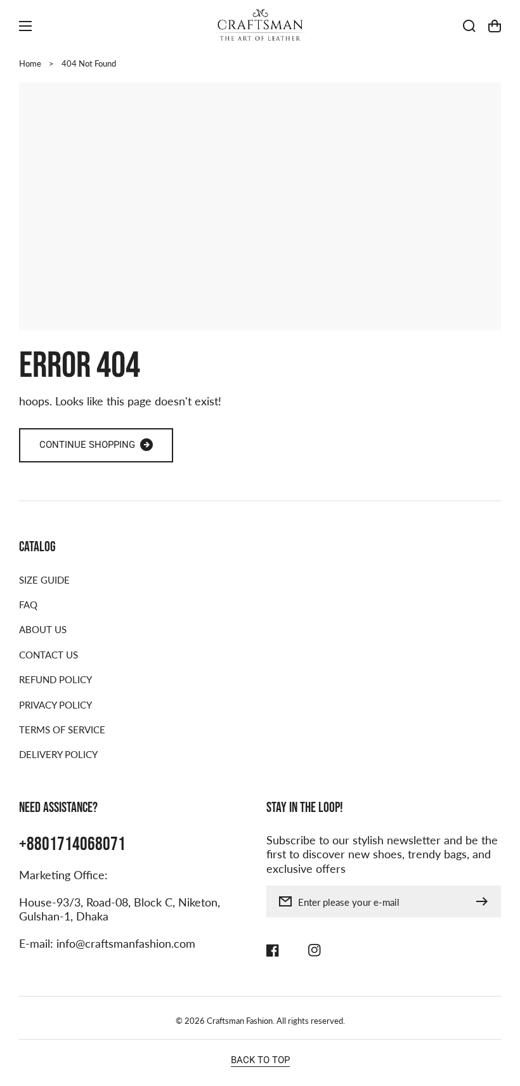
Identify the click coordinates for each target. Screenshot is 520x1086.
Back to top (260, 1060)
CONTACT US (48, 654)
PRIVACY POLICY (55, 704)
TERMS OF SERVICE (62, 729)
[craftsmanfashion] (260, 26)
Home (30, 63)
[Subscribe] (485, 901)
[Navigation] (25, 26)
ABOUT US (43, 629)
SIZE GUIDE (44, 580)
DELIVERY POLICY (58, 754)
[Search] (469, 26)
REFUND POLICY (55, 679)
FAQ (28, 604)
